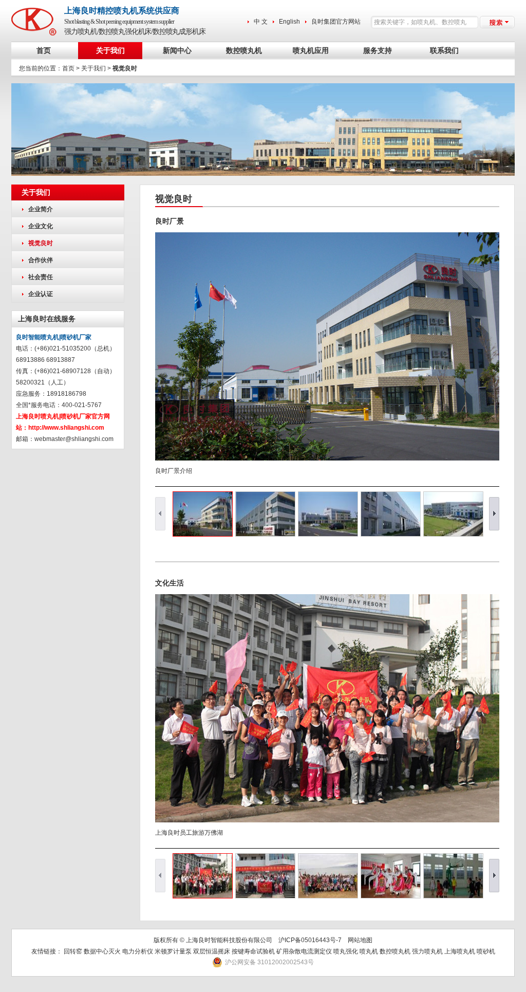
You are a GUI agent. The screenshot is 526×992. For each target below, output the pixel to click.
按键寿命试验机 (253, 951)
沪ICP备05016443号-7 (310, 940)
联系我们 (444, 50)
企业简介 (40, 209)
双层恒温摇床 (212, 951)
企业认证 (40, 294)
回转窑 (73, 951)
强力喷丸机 (427, 951)
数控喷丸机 (244, 50)
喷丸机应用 (311, 50)
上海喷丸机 (459, 951)
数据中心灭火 (102, 951)
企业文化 (40, 226)
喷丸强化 (345, 951)
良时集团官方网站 (336, 21)
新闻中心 (177, 50)
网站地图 (360, 940)
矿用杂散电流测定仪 (304, 951)
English (289, 21)
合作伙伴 (40, 260)
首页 (43, 50)
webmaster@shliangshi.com (74, 439)
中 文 (261, 21)
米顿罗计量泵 (173, 951)
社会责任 (40, 277)
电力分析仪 (137, 951)
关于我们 (110, 50)
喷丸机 (369, 951)
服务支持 (377, 50)
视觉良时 (40, 243)
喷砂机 (486, 951)
